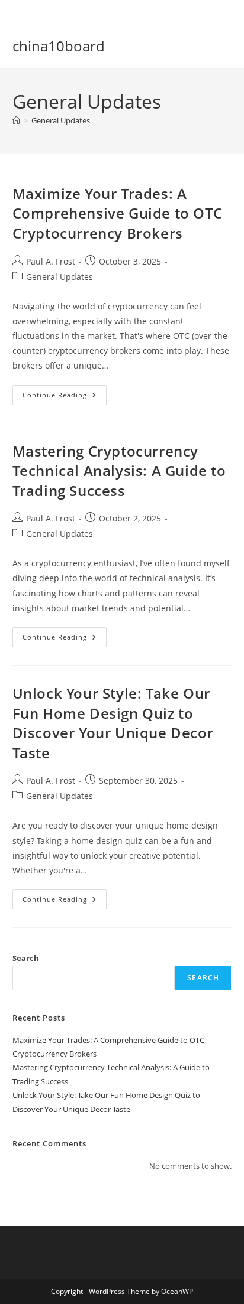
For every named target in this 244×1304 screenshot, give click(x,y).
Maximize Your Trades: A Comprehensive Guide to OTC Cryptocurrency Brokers (117, 213)
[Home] (16, 120)
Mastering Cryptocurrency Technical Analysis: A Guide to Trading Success (119, 470)
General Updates (60, 120)
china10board (58, 46)
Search (25, 958)
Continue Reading (65, 397)
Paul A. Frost (50, 261)
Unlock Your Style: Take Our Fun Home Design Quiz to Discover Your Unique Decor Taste (113, 722)
